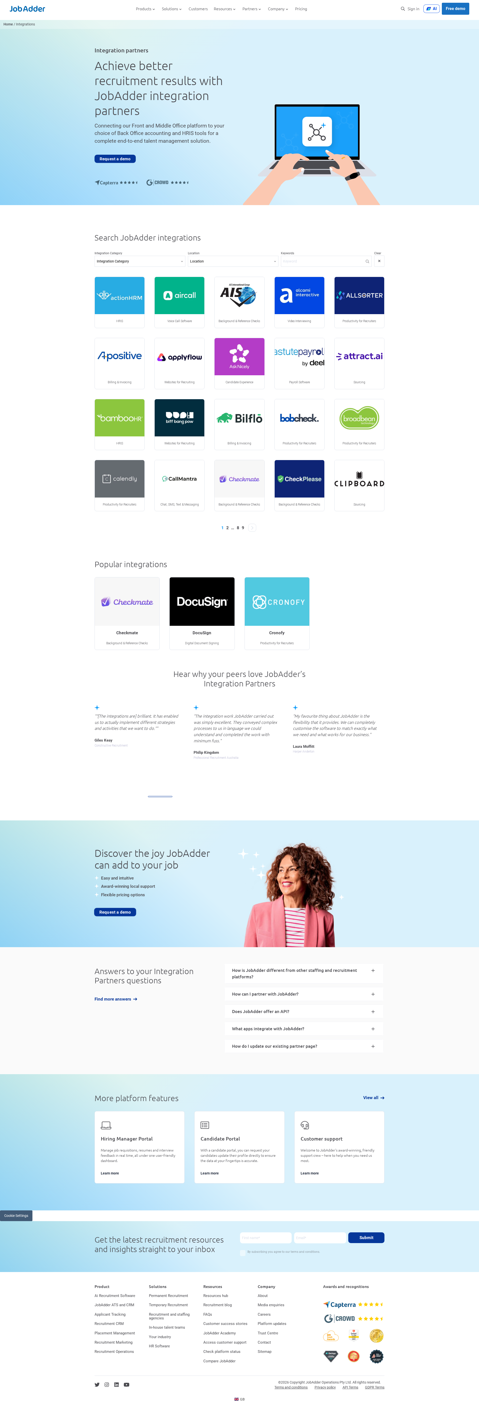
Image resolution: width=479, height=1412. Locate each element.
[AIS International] (239, 302)
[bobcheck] (299, 424)
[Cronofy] (277, 613)
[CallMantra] (179, 485)
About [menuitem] (263, 1295)
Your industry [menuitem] (160, 1337)
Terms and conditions (291, 1387)
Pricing (301, 9)
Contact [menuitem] (264, 1342)
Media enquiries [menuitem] (271, 1305)
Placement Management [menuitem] (115, 1333)
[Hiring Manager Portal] (139, 1147)
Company (276, 9)
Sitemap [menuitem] (264, 1351)
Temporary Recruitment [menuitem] (168, 1305)
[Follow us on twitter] (97, 1385)
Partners (249, 9)
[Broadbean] (359, 424)
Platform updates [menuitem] (272, 1323)
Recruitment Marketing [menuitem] (113, 1342)
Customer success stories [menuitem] (225, 1323)
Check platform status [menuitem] (221, 1351)
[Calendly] (119, 485)
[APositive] (119, 363)
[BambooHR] (119, 424)
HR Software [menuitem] (159, 1346)
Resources (223, 9)
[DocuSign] (202, 613)
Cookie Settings (16, 1216)
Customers (198, 9)
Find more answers (113, 999)
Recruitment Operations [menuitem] (114, 1351)
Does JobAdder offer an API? (260, 1011)
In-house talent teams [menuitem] (167, 1327)
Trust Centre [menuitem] (268, 1333)
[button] (160, 796)
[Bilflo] (239, 424)
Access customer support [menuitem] (224, 1342)
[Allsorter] (359, 302)
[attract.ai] (359, 363)
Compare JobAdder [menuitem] (219, 1361)
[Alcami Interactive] (299, 302)
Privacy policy (325, 1387)
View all (370, 1098)
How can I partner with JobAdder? (265, 994)
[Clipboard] (359, 485)
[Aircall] (179, 302)
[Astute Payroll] (299, 363)
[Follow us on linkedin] (116, 1385)
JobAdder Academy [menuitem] (219, 1333)
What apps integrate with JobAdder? (268, 1028)
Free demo (455, 8)
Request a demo (115, 158)
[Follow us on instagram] (107, 1385)
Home (8, 24)
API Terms (350, 1387)
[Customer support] (339, 1147)
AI (435, 8)
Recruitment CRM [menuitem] (109, 1323)
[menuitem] (239, 1399)
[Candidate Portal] (239, 1147)
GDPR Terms (374, 1387)
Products (143, 9)
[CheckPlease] (299, 485)
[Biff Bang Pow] (179, 424)
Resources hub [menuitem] (215, 1295)
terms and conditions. (305, 1252)
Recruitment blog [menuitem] (217, 1305)
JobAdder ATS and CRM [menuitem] (114, 1305)
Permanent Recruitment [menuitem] (168, 1295)
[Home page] (27, 9)
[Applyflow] (179, 363)
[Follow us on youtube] (126, 1385)
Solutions (170, 9)
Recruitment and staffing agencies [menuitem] (169, 1316)
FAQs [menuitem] (207, 1314)
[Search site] (403, 8)
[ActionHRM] (119, 302)
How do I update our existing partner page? (274, 1046)
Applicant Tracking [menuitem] (110, 1314)
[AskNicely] (239, 363)
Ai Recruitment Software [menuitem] (115, 1295)
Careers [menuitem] (264, 1314)
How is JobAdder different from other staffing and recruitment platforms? (294, 973)
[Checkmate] (239, 485)
